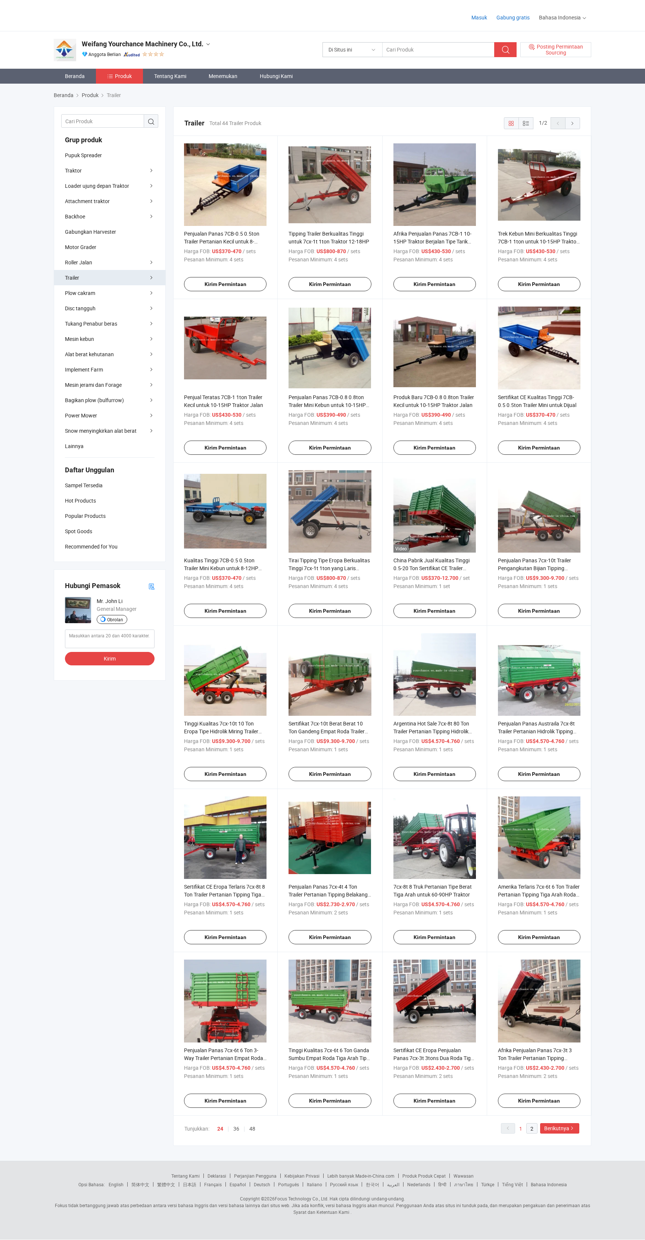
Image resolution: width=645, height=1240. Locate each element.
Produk (123, 76)
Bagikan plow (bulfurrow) (94, 400)
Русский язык (344, 1184)
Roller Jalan (78, 262)
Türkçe (487, 1184)
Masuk (479, 17)
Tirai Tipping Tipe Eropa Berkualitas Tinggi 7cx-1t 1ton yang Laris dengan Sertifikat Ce (329, 568)
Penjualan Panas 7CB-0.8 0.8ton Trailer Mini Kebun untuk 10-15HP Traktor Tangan (327, 405)
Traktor (73, 170)
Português (288, 1184)
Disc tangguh (80, 308)
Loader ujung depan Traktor (97, 185)
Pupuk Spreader (83, 155)
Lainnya (74, 446)
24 (220, 1129)
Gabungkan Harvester (90, 231)
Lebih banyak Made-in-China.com (361, 1176)
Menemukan (223, 76)
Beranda (75, 76)
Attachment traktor (87, 201)
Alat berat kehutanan (89, 354)
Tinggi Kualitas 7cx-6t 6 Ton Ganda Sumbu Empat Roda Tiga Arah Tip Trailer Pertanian (329, 1058)
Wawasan (464, 1176)
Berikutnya (556, 1128)
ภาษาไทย (463, 1184)
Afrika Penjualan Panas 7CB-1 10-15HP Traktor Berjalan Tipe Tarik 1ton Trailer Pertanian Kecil (432, 241)
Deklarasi (217, 1176)
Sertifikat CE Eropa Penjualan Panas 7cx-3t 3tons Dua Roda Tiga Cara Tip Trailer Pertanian (433, 1058)
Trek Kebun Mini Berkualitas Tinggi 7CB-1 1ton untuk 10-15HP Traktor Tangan (538, 241)
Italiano (314, 1184)
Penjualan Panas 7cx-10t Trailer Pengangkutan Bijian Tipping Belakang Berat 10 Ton (534, 568)
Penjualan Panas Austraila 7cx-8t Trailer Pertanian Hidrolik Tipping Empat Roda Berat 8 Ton (536, 731)
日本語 (189, 1184)
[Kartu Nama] (152, 586)
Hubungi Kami (276, 76)
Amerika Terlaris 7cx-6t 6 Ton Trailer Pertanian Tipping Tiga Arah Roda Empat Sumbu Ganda (539, 894)
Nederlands (418, 1184)
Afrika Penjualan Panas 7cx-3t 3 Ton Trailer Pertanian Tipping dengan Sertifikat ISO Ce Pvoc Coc (537, 1058)
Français (213, 1184)
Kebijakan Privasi (302, 1176)
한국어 (372, 1184)
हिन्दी (442, 1184)
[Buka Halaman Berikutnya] (572, 123)
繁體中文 (166, 1184)
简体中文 (140, 1184)
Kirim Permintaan (225, 284)
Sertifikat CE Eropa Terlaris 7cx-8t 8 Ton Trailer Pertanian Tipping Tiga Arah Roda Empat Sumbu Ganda (224, 894)
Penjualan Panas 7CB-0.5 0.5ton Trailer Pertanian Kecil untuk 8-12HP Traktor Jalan (221, 241)
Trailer (72, 277)
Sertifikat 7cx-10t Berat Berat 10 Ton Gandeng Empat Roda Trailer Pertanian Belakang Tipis (327, 731)
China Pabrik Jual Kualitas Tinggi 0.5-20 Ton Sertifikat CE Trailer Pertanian (431, 568)
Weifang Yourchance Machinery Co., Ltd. (142, 44)
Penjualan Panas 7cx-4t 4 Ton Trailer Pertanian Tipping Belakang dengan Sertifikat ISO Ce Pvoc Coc (328, 894)
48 (252, 1128)
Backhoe (75, 216)
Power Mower (81, 415)
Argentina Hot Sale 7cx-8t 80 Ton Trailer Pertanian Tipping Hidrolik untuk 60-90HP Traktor (431, 731)
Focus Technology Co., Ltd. (301, 1199)
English (116, 1184)
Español (238, 1184)
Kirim (110, 658)
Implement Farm (84, 369)
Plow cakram (80, 292)
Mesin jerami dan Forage (93, 384)
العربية (393, 1184)
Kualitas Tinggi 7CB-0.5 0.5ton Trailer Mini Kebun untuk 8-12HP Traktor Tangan (221, 568)
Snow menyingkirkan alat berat (101, 430)
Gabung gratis (513, 17)
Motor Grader (80, 247)
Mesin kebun (79, 338)
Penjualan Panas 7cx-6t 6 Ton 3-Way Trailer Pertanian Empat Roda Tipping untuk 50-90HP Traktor (223, 1058)
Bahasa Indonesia (549, 1184)
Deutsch (262, 1184)
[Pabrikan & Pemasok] (102, 15)
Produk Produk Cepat (424, 1176)
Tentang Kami (170, 76)
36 (236, 1128)
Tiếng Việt (512, 1184)
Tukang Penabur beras (91, 323)
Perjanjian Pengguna (255, 1176)
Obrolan (115, 619)
